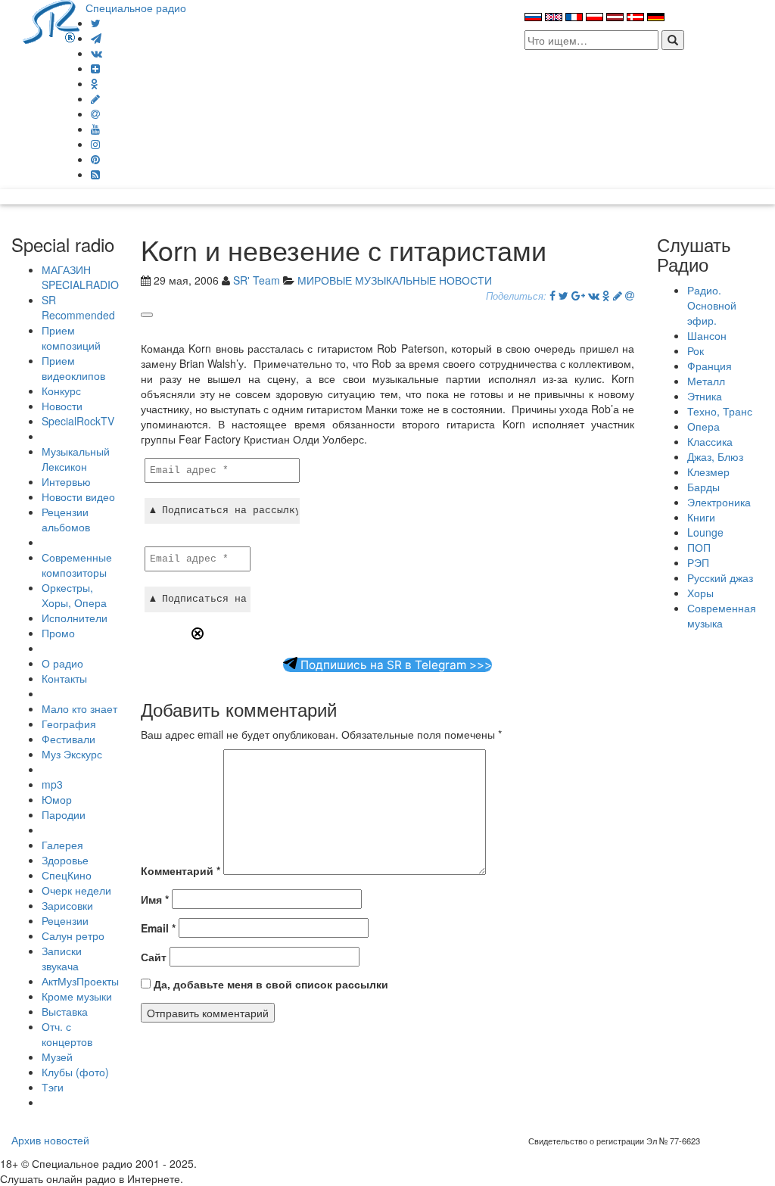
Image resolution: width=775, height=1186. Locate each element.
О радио (62, 663)
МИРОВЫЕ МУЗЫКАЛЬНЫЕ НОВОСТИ (394, 280)
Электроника (719, 501)
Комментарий (180, 870)
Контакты (64, 678)
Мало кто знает (79, 708)
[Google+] (578, 295)
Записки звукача (62, 958)
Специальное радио (136, 7)
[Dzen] (95, 68)
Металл (706, 380)
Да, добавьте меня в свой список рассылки (269, 983)
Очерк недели (76, 890)
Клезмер (708, 471)
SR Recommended (78, 307)
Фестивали (68, 738)
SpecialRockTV (78, 420)
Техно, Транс (719, 411)
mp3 (52, 784)
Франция (709, 365)
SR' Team (256, 280)
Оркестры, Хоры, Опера (74, 595)
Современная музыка (721, 615)
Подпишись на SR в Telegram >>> (394, 665)
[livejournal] (95, 98)
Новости (62, 405)
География (69, 723)
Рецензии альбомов (66, 519)
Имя (155, 899)
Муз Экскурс (72, 753)
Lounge (705, 532)
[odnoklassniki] (94, 83)
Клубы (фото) (75, 1071)
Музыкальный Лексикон (76, 459)
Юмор (57, 799)
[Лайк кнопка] (147, 315)
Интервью (66, 481)
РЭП (698, 562)
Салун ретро (73, 935)
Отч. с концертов (67, 1034)
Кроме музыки (77, 996)
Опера (703, 426)
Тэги (53, 1086)
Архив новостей (50, 1139)
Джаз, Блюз (715, 456)
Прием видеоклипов (73, 368)
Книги (701, 517)
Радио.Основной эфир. (711, 305)
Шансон (707, 335)
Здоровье (65, 859)
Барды (703, 486)
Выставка (65, 1011)
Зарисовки (67, 905)
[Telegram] (96, 37)
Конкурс (61, 390)
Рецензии (65, 920)
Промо (58, 632)
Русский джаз (720, 577)
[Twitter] (96, 22)
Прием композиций (71, 337)
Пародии (64, 814)
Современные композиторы (77, 564)
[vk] (96, 53)
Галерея (62, 844)
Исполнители (74, 617)
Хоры (700, 592)
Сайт (154, 956)
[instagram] (95, 143)
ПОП (699, 547)
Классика (710, 441)
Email (158, 927)
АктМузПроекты (80, 980)
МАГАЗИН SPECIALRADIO (80, 277)
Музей (57, 1056)
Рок (695, 350)
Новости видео (78, 496)
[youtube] (95, 128)
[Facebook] (552, 295)
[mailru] (95, 113)
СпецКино (67, 874)
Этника (704, 395)
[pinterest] (95, 159)
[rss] (95, 174)
